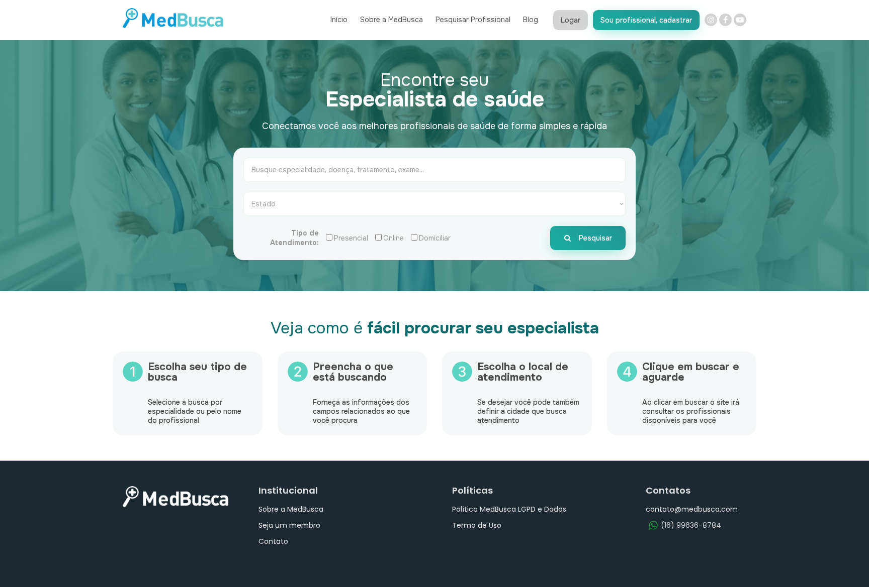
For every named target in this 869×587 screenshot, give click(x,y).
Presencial (351, 238)
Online (393, 238)
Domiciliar (435, 238)
